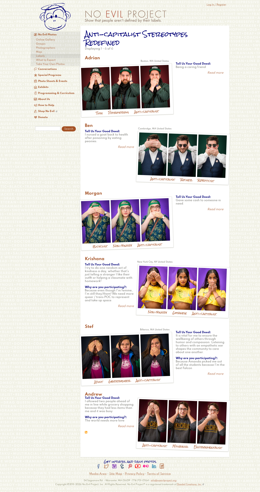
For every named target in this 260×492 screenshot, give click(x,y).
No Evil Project (125, 17)
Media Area (98, 474)
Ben (89, 126)
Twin (99, 113)
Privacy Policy (134, 474)
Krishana (94, 259)
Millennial (180, 446)
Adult (98, 381)
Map (39, 52)
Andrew (93, 394)
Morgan (93, 193)
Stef (89, 327)
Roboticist (206, 180)
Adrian (92, 58)
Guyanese (179, 312)
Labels (40, 56)
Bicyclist (100, 246)
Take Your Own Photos (50, 64)
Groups (40, 44)
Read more (215, 73)
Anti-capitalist (146, 111)
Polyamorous (118, 112)
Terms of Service (159, 474)
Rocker (186, 179)
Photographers (45, 48)
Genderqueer (119, 381)
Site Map (115, 474)
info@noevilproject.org (163, 480)
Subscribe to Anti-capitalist (86, 432)
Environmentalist (208, 447)
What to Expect (46, 60)
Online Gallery (45, 40)
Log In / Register (216, 5)
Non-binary (122, 245)
